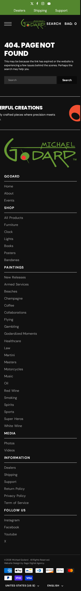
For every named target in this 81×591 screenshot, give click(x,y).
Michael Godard (20, 559)
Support (61, 10)
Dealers (19, 10)
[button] (9, 24)
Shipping (40, 10)
